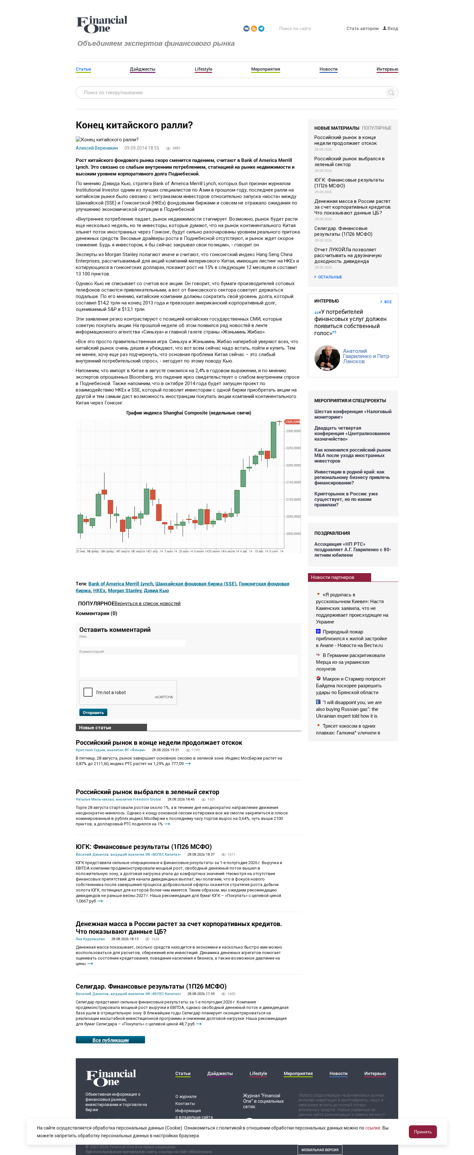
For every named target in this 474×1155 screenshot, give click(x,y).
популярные (377, 128)
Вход (392, 28)
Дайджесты (142, 69)
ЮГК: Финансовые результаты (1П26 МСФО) (144, 846)
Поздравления (332, 533)
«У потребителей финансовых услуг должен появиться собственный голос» (350, 322)
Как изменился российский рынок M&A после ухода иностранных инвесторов (352, 455)
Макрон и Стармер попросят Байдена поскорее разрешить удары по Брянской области (351, 685)
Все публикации (111, 1040)
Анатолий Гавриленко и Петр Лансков (366, 356)
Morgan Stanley (125, 590)
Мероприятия (265, 69)
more (188, 763)
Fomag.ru (101, 25)
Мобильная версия (320, 1149)
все (388, 301)
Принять (423, 1131)
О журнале (185, 1096)
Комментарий (91, 652)
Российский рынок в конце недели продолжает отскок (159, 742)
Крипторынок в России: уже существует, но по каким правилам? (346, 499)
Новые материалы (336, 128)
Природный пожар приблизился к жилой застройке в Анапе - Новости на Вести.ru (351, 638)
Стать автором (363, 28)
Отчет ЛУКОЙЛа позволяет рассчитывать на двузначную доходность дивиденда (348, 255)
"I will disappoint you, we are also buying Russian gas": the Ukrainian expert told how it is (349, 709)
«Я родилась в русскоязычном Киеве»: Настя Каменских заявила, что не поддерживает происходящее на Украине (352, 608)
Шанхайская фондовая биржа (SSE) (195, 583)
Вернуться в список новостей (148, 603)
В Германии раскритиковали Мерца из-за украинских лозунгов (350, 662)
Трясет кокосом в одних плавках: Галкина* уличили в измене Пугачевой (348, 732)
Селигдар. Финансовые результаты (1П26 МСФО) (151, 986)
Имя (82, 636)
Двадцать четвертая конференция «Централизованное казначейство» (352, 433)
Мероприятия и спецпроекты (350, 400)
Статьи (83, 69)
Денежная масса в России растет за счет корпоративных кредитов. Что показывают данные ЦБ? (179, 927)
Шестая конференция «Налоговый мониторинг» (352, 414)
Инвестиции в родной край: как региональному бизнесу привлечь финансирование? (352, 477)
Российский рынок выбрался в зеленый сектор (147, 791)
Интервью (387, 69)
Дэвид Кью (156, 590)
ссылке (372, 1127)
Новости (329, 69)
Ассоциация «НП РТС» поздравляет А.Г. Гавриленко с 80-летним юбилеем (352, 549)
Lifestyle (203, 69)
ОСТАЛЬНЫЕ (330, 276)
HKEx (99, 590)
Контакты (185, 1103)
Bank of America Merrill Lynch (120, 583)
